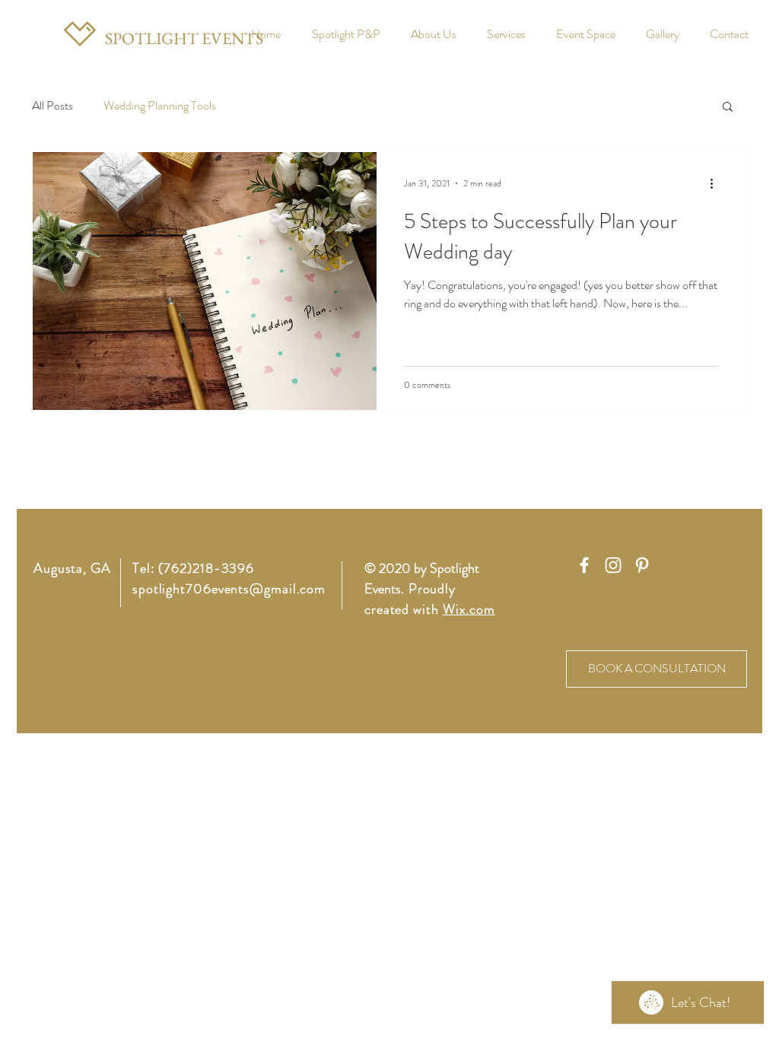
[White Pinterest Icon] (642, 565)
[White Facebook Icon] (584, 565)
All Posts (52, 105)
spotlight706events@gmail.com (229, 589)
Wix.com (469, 609)
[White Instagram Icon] (613, 565)
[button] (727, 108)
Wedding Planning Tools (159, 105)
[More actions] (716, 183)
